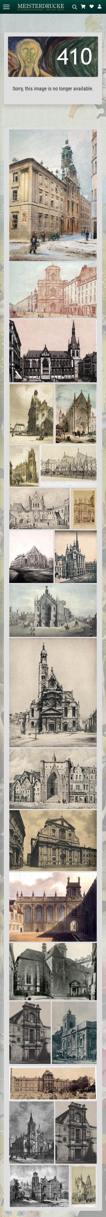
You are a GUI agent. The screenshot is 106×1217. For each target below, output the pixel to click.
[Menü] (6, 7)
